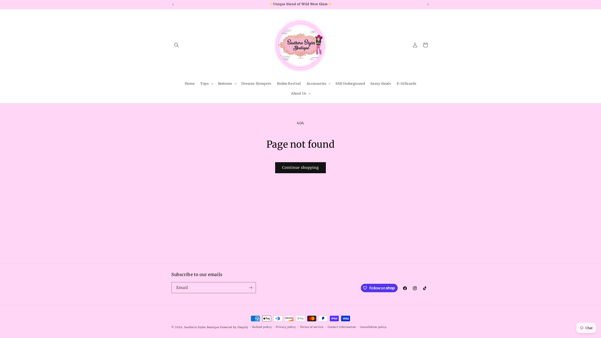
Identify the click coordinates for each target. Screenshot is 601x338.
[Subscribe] (250, 287)
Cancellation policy (373, 327)
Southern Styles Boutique (202, 327)
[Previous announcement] (173, 4)
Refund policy (262, 327)
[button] (176, 45)
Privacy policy (286, 327)
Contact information (342, 327)
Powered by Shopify (234, 327)
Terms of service (312, 327)
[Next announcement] (428, 4)
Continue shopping (300, 167)
